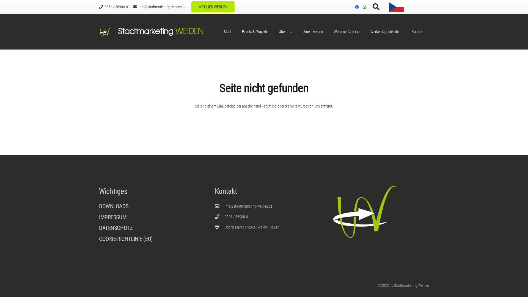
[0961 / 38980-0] (220, 217)
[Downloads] (148, 206)
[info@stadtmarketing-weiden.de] (220, 206)
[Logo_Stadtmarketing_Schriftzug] (160, 32)
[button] (376, 7)
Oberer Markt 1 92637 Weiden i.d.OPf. (252, 227)
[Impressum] (148, 218)
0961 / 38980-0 (236, 217)
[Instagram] (365, 7)
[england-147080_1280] (419, 7)
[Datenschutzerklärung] (148, 229)
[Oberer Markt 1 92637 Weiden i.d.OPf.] (220, 227)
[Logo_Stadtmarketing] (105, 32)
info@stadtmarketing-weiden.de (248, 206)
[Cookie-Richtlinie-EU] (148, 239)
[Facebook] (357, 7)
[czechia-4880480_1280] (396, 7)
